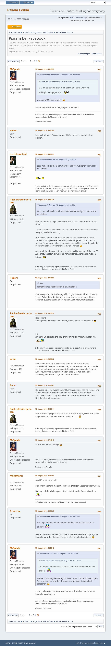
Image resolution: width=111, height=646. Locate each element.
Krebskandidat (18, 154)
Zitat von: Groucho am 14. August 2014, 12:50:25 (58, 553)
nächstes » (96, 53)
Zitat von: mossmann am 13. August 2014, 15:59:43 (59, 74)
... (33, 61)
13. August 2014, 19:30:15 (44, 199)
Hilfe (77, 643)
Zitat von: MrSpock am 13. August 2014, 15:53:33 (60, 82)
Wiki (71, 17)
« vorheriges (84, 53)
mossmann (16, 475)
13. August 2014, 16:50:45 (44, 130)
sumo (13, 359)
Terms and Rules (87, 643)
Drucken (98, 61)
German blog (80, 17)
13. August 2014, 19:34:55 (44, 278)
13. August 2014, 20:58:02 (44, 359)
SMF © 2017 (18, 643)
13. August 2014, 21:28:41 (44, 385)
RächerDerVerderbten (21, 201)
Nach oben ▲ (100, 643)
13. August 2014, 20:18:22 (44, 313)
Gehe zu (64, 626)
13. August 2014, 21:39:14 (44, 409)
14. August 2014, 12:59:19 (44, 548)
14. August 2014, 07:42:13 (44, 440)
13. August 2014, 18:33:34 (44, 154)
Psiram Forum (18, 10)
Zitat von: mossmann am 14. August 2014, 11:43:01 (59, 516)
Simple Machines (30, 643)
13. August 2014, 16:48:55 (44, 69)
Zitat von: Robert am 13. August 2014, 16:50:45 (57, 159)
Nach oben (13, 615)
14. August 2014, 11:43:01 (44, 476)
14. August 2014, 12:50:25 (44, 511)
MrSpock (15, 69)
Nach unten (13, 61)
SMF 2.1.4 (9, 643)
